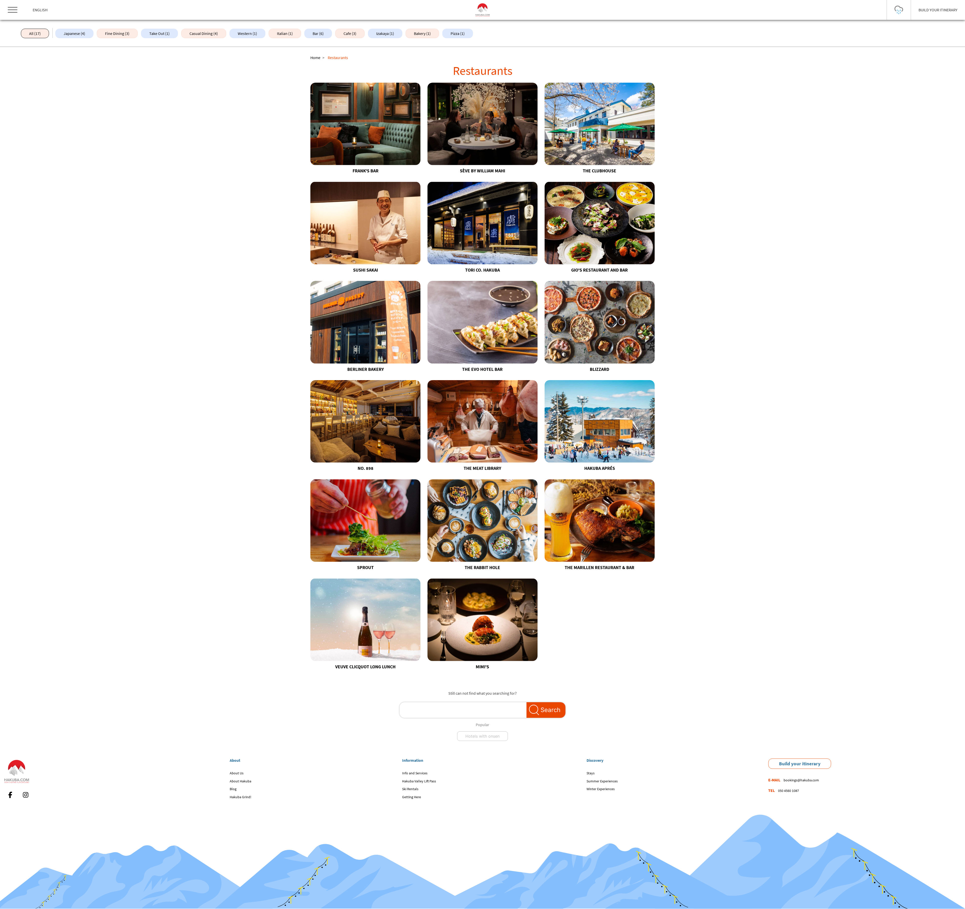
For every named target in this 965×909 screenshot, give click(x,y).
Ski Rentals (410, 789)
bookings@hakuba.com (801, 780)
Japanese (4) (74, 33)
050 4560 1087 (788, 790)
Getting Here (411, 797)
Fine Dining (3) (117, 33)
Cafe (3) (350, 33)
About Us (237, 773)
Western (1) (247, 33)
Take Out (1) (159, 33)
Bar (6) (318, 33)
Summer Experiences (602, 781)
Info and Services (414, 773)
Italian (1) (285, 33)
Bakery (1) (422, 33)
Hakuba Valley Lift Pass (419, 781)
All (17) (35, 33)
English (40, 9)
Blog (233, 789)
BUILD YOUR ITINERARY (938, 9)
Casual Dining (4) (203, 33)
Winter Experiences (601, 789)
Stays (591, 773)
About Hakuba (240, 781)
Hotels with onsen (482, 736)
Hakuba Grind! (240, 797)
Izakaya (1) (385, 33)
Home (315, 57)
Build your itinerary (800, 764)
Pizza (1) (458, 33)
